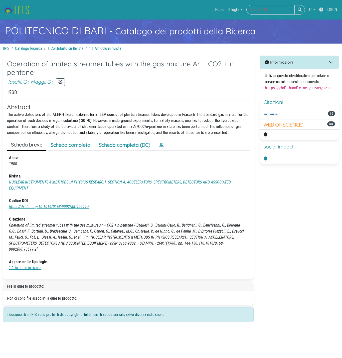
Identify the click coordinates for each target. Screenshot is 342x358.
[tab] (161, 145)
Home (219, 9)
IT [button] (310, 9)
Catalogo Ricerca (28, 48)
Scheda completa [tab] (70, 145)
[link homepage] (18, 10)
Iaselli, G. (18, 82)
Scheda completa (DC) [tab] (124, 145)
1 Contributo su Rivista (65, 48)
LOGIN (332, 9)
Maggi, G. (41, 82)
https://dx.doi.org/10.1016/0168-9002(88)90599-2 (49, 206)
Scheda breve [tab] (26, 144)
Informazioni (281, 62)
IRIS (6, 48)
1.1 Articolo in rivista (105, 48)
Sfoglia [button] (233, 9)
